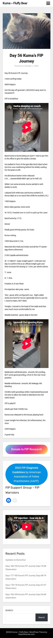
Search (9, 610)
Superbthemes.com (26, 634)
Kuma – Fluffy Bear (15, 3)
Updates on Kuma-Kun (15, 560)
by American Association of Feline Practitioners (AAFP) (26, 474)
